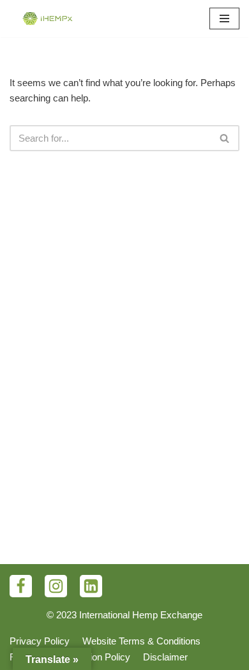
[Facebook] (21, 586)
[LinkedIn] (91, 586)
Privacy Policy (40, 641)
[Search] (225, 138)
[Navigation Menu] (224, 18)
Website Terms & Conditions (141, 641)
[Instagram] (56, 586)
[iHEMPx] (48, 18)
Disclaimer (165, 656)
